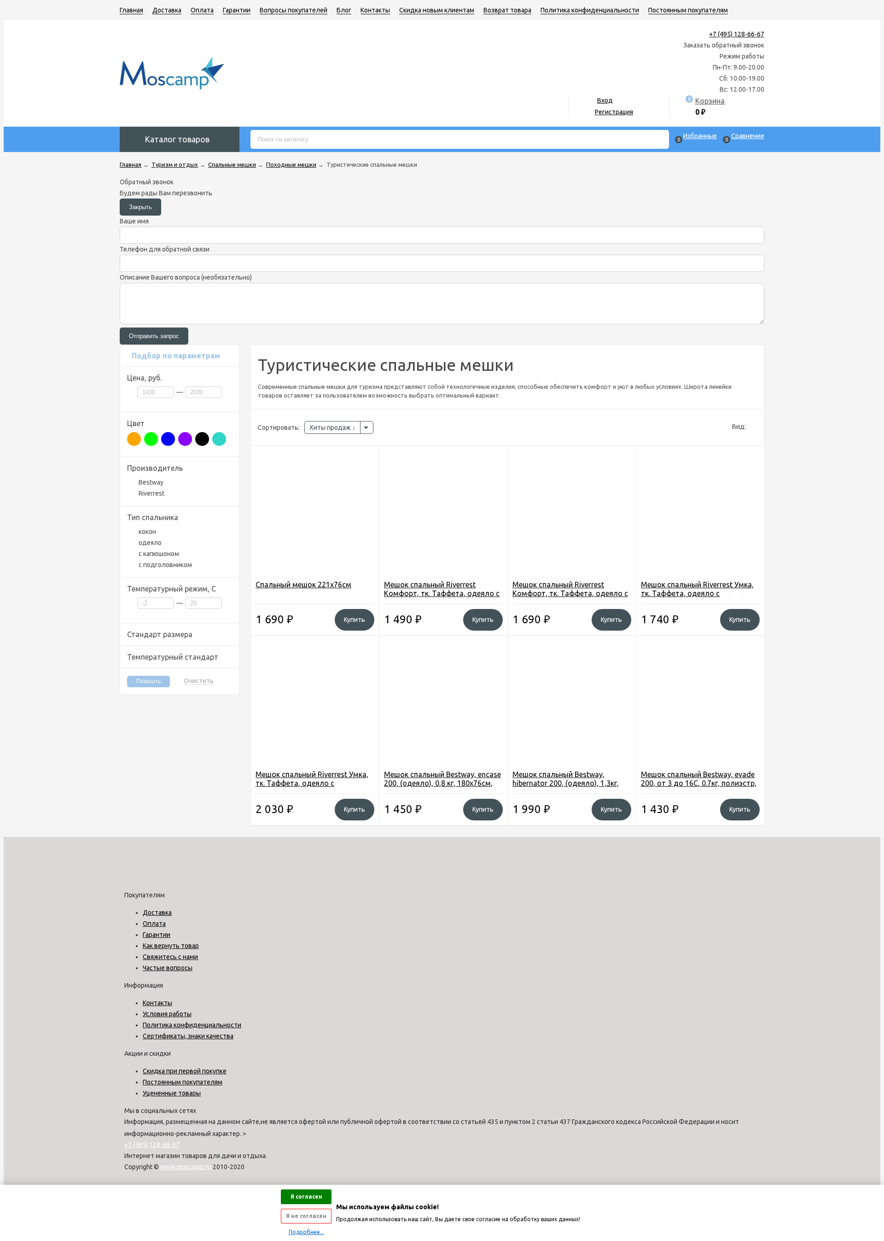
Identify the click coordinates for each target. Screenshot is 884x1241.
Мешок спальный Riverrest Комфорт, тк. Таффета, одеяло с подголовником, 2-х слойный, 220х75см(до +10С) (442, 597)
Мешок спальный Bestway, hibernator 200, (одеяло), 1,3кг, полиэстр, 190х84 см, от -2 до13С (571, 783)
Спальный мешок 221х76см (303, 584)
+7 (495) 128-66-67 (736, 34)
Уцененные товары (172, 1093)
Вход (605, 100)
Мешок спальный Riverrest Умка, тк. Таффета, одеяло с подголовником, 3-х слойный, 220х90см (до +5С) (312, 787)
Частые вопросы (167, 968)
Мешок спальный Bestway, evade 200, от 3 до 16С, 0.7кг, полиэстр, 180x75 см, (698, 783)
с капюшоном (159, 553)
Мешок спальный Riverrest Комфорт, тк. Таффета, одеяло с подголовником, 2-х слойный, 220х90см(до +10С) (570, 597)
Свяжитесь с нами (170, 956)
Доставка (166, 10)
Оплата (202, 10)
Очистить (199, 681)
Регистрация (614, 112)
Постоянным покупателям (688, 10)
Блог (344, 10)
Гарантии (236, 10)
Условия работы (167, 1014)
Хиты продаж (330, 427)
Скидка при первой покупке (185, 1071)
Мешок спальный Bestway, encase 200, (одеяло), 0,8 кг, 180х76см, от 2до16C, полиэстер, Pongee (442, 783)
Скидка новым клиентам (436, 10)
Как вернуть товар (171, 945)
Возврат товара (507, 10)
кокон (147, 531)
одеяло (150, 542)
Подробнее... (306, 1232)
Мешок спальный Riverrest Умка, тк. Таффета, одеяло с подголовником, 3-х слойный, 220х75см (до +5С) (697, 597)
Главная (131, 10)
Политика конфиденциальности (590, 10)
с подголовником (165, 564)
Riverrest (151, 493)
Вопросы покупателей (293, 10)
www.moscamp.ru (185, 1167)
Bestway (151, 482)
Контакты (375, 10)
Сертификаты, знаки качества (188, 1036)
